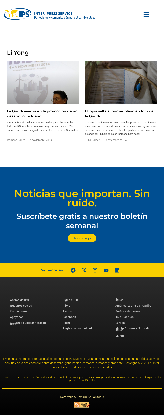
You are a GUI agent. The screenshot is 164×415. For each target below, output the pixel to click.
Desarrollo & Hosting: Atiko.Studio (82, 396)
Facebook (69, 317)
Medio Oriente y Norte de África (132, 329)
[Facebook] (73, 270)
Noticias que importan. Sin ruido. (82, 198)
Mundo (120, 335)
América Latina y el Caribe (133, 305)
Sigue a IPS (70, 300)
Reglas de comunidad (77, 328)
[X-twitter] (84, 270)
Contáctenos (18, 311)
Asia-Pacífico (124, 317)
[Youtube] (106, 270)
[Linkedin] (117, 270)
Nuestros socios (21, 305)
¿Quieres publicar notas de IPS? (28, 323)
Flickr (66, 322)
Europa (120, 322)
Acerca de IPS (19, 300)
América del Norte (127, 311)
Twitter (68, 311)
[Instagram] (95, 270)
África (119, 300)
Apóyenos (16, 317)
